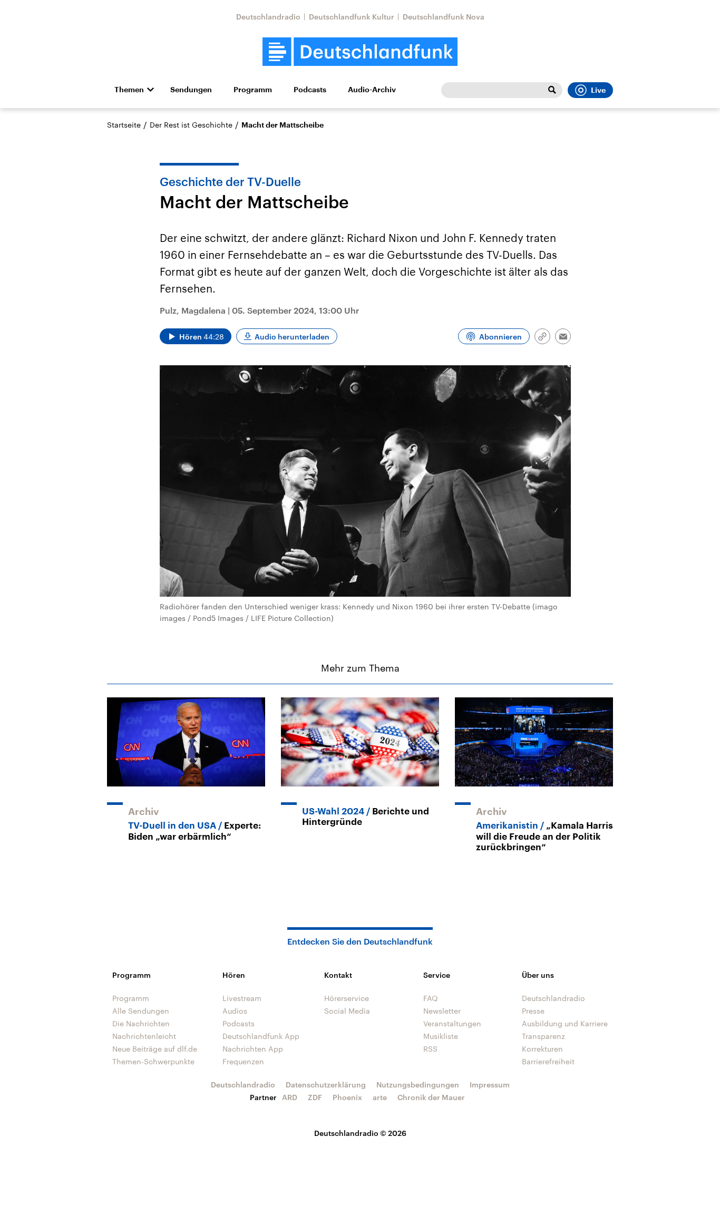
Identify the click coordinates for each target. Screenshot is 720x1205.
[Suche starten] (552, 90)
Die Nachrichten (141, 1023)
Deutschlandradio (268, 16)
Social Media (347, 1010)
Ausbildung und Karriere (565, 1023)
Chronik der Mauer (431, 1097)
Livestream (241, 998)
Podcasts (310, 89)
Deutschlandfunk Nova (443, 16)
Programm (252, 89)
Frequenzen (243, 1061)
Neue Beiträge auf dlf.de (154, 1048)
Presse (533, 1010)
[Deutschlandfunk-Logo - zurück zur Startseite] (360, 51)
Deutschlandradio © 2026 (360, 1133)
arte (380, 1097)
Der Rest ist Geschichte (191, 124)
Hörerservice (346, 998)
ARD (289, 1097)
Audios (234, 1010)
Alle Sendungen (140, 1010)
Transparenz (543, 1036)
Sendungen (191, 89)
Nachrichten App (252, 1048)
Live (598, 90)
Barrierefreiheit (548, 1061)
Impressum (490, 1084)
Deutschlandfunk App (260, 1036)
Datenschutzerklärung (326, 1084)
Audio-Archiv (372, 89)
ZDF (315, 1097)
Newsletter (442, 1010)
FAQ (430, 998)
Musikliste (440, 1036)
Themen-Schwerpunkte (153, 1061)
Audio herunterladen (292, 336)
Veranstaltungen (452, 1023)
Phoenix (347, 1097)
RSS (430, 1048)
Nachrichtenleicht (144, 1036)
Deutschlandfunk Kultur (351, 16)
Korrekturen (542, 1048)
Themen (129, 89)
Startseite (124, 124)
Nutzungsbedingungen (417, 1084)
